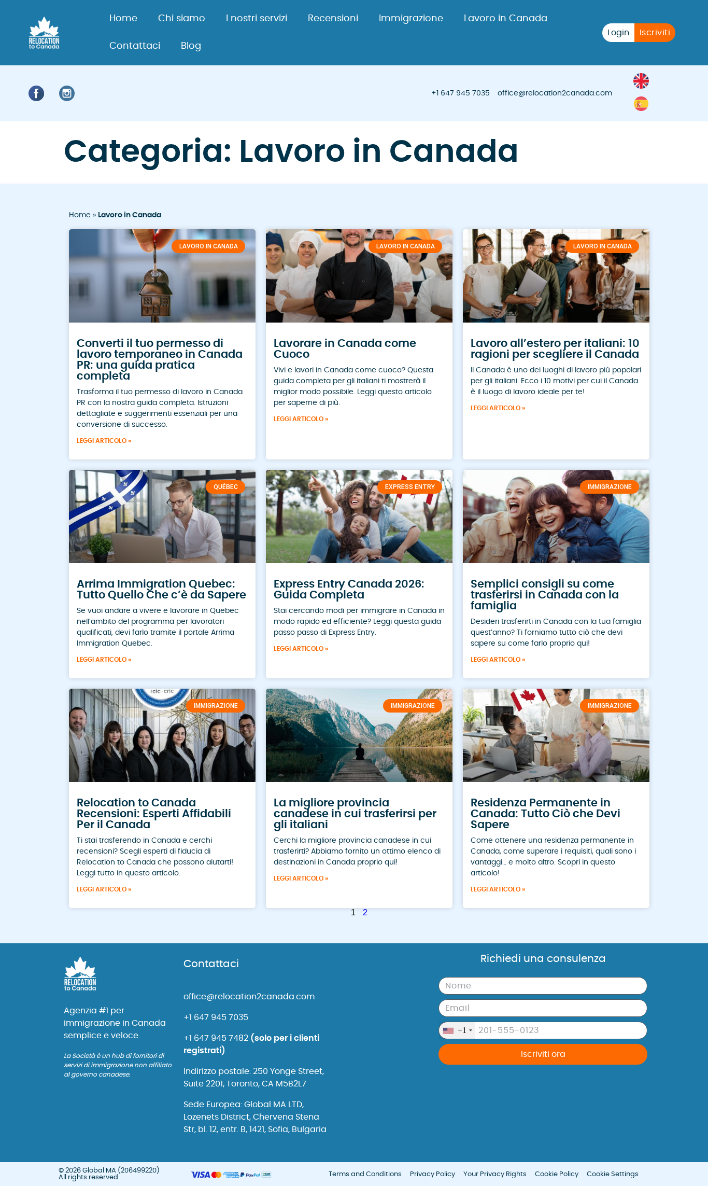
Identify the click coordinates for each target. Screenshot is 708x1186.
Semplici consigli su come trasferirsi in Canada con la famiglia (545, 595)
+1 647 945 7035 (460, 93)
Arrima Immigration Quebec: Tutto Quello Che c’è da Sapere (161, 590)
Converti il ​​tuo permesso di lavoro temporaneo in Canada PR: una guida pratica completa (160, 360)
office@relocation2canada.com (555, 93)
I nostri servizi (256, 18)
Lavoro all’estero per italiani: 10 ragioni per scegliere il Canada (555, 349)
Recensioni (333, 18)
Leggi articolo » (104, 441)
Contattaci (134, 46)
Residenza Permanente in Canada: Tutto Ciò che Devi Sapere (545, 814)
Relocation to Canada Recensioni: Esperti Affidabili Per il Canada (154, 814)
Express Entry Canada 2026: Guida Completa (349, 590)
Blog (191, 46)
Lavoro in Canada (505, 18)
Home (123, 18)
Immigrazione (411, 18)
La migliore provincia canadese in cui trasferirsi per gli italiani (355, 814)
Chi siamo (181, 18)
